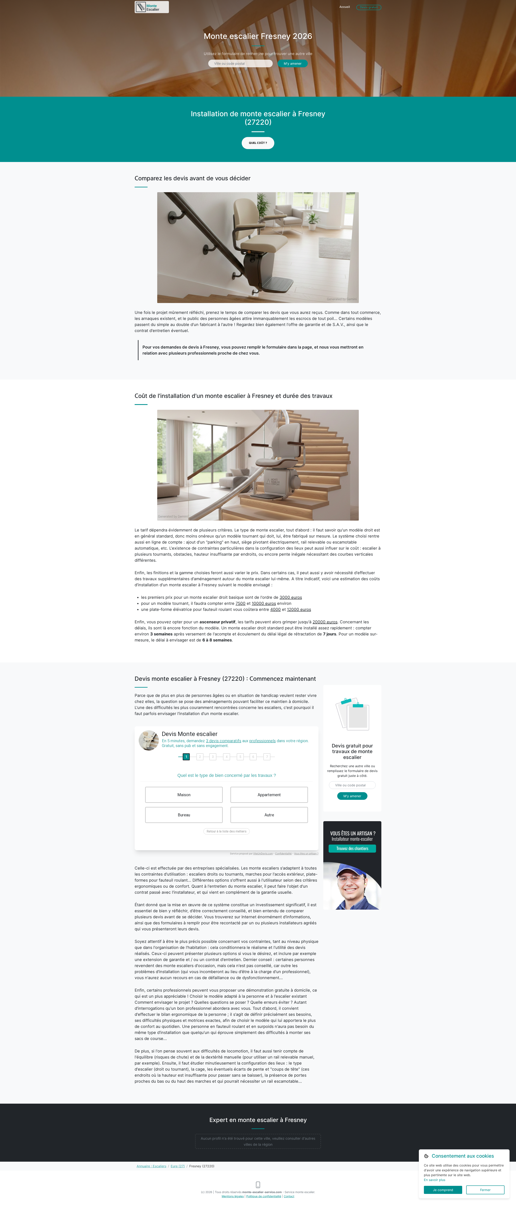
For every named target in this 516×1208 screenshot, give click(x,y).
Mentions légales (233, 1196)
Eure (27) (178, 1166)
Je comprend (443, 1190)
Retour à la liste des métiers (227, 831)
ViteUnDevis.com (263, 853)
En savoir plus (434, 1180)
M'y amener (293, 63)
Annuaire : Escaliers (151, 1166)
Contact (289, 1196)
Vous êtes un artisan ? (306, 853)
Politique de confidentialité (263, 1196)
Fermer (485, 1190)
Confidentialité (283, 853)
